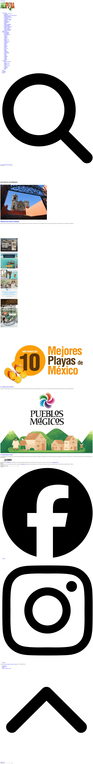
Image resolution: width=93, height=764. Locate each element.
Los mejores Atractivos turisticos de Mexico (10, 664)
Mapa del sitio (4, 666)
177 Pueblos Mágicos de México (6, 454)
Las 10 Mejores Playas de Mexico (7, 386)
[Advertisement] (46, 173)
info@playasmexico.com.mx (6, 668)
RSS (3, 667)
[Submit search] (12, 165)
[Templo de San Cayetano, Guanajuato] (23, 219)
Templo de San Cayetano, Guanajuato (9, 221)
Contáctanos (4, 665)
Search (1, 165)
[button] (6, 164)
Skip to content (2, 0)
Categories (2, 465)
